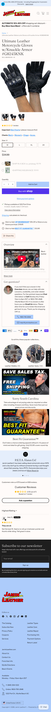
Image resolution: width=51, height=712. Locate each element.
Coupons (5, 635)
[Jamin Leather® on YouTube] (22, 616)
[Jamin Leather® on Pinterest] (10, 616)
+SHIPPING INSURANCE (22, 170)
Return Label (32, 643)
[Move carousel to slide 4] (28, 475)
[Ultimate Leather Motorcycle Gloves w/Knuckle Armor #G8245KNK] (25, 86)
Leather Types (32, 623)
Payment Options (34, 639)
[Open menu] (47, 13)
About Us (5, 653)
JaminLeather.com (9, 649)
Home (4, 33)
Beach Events (7, 669)
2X (43, 145)
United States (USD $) (13, 703)
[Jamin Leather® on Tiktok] (18, 616)
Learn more (29, 4)
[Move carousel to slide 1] (22, 475)
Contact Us (6, 657)
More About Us (33, 471)
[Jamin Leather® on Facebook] (3, 616)
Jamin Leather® (20, 707)
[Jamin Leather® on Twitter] (6, 616)
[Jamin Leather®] (17, 13)
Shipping (5, 215)
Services (5, 639)
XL (31, 145)
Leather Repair (32, 631)
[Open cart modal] (42, 13)
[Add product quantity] (13, 184)
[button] (7, 125)
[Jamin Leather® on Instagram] (14, 616)
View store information (12, 210)
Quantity (5, 179)
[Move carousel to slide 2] (24, 475)
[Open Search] (38, 13)
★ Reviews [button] (48, 358)
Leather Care (32, 627)
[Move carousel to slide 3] (26, 475)
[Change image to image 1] (5, 117)
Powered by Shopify (35, 707)
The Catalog (6, 623)
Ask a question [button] (25, 500)
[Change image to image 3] (21, 117)
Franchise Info (7, 661)
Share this (10, 236)
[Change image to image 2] (13, 117)
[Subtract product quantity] (4, 184)
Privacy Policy (7, 631)
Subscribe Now (8, 627)
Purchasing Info (33, 635)
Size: (4, 140)
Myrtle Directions (8, 665)
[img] (7, 522)
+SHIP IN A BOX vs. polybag (24, 164)
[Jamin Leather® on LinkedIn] (25, 616)
